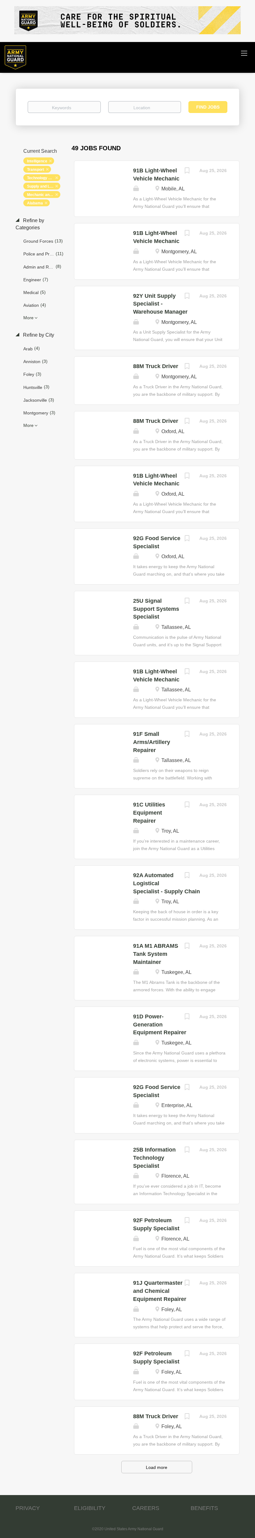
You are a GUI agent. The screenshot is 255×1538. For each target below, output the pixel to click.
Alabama (35, 203)
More (28, 317)
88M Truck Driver (155, 366)
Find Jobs (208, 107)
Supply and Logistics (43, 186)
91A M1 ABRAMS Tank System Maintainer (155, 954)
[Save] (187, 171)
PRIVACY (28, 1508)
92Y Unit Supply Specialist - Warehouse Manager (160, 304)
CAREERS (145, 1508)
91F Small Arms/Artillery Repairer (151, 742)
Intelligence (37, 161)
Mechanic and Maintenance (43, 195)
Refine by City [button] (38, 335)
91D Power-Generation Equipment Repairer (159, 1024)
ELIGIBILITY (89, 1508)
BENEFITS (204, 1508)
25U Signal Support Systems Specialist (156, 609)
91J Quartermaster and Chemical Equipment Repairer (159, 1291)
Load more (156, 1467)
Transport (35, 169)
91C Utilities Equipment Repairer (149, 813)
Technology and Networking (43, 178)
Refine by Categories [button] (30, 224)
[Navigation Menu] (244, 53)
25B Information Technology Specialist (154, 1158)
